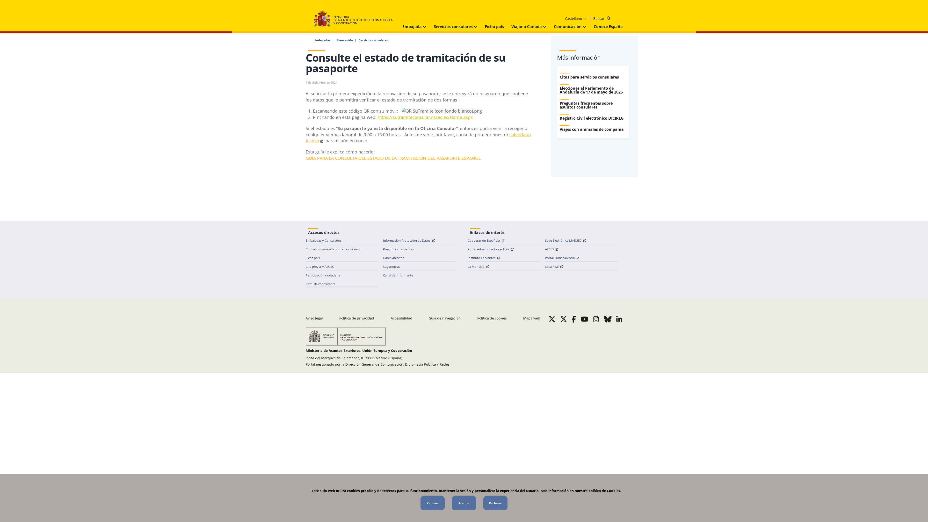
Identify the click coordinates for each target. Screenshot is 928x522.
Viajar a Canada (527, 26)
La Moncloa (476, 266)
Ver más (432, 503)
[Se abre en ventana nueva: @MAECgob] (552, 319)
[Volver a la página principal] (355, 18)
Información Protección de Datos (407, 240)
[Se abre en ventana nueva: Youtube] (584, 319)
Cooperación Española (484, 240)
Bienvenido (344, 40)
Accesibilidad (401, 318)
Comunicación (568, 26)
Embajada (412, 26)
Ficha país (494, 26)
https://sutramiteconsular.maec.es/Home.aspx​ (425, 117)
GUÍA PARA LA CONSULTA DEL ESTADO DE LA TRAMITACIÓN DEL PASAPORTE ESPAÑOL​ (393, 158)
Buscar (599, 18)
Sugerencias (391, 266)
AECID (549, 249)
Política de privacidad (356, 318)
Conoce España (608, 26)
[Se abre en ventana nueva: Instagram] (596, 319)
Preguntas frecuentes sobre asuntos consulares (586, 105)
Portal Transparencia (560, 258)
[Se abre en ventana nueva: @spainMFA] (563, 319)
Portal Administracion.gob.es (489, 249)
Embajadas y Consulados (323, 240)
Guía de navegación (445, 318)
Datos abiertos (393, 258)
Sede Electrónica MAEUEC (563, 240)
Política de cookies (492, 318)
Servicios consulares (454, 26)
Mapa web (531, 318)
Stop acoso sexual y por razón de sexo (333, 249)
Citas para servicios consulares (589, 77)
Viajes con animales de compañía (592, 129)
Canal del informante (398, 275)
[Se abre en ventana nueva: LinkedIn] (619, 319)
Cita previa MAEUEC (320, 266)
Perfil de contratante (320, 284)
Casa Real (552, 266)
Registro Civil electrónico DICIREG (592, 118)
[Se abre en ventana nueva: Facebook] (574, 319)
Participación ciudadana (323, 275)
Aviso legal (314, 318)
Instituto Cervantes (482, 258)
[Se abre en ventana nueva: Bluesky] (608, 319)
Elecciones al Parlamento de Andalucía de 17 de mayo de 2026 (591, 90)
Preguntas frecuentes (398, 249)
